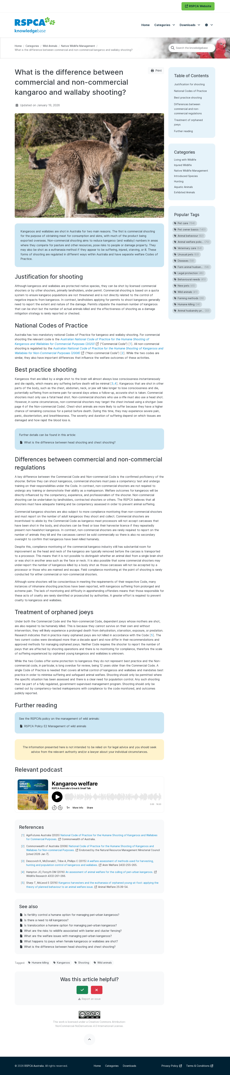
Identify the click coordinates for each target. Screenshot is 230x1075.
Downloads (129, 1065)
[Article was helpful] (82, 990)
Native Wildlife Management (78, 45)
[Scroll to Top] (89, 1039)
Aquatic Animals (183, 186)
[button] (164, 25)
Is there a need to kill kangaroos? (46, 920)
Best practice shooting (188, 97)
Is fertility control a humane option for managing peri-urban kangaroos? (71, 915)
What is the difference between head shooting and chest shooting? (70, 442)
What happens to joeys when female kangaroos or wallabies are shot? (71, 941)
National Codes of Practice (190, 90)
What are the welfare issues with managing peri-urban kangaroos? (68, 936)
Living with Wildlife (185, 159)
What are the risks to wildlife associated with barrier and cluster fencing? (73, 931)
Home (18, 45)
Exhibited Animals (184, 192)
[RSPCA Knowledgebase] (35, 25)
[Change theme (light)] (208, 25)
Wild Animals (50, 45)
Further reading (183, 131)
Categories (32, 45)
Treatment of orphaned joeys (188, 122)
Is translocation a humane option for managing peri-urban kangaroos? (70, 925)
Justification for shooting (189, 84)
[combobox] (191, 48)
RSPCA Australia (34, 1065)
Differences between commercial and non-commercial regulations (188, 109)
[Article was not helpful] (96, 990)
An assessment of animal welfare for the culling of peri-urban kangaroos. (109, 871)
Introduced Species (186, 175)
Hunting (178, 181)
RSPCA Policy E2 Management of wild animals (55, 726)
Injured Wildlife (183, 165)
